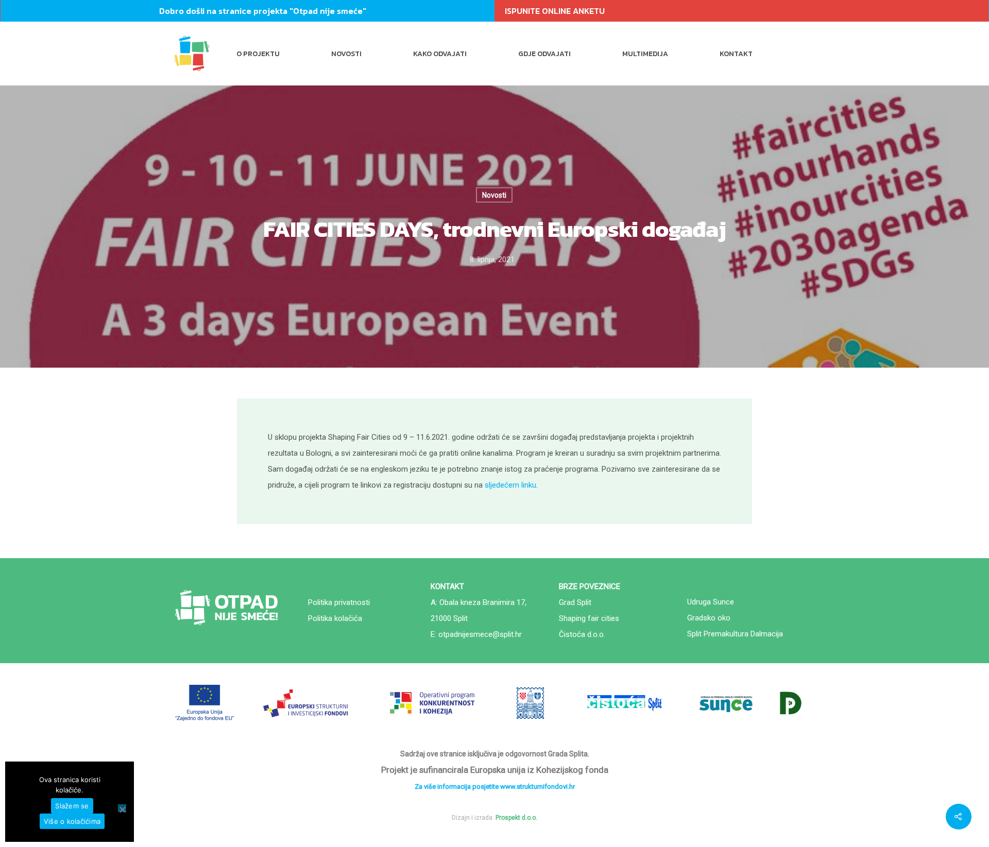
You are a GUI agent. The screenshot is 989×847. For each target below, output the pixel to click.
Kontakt (736, 53)
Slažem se (72, 806)
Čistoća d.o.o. (582, 634)
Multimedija (645, 53)
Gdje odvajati (544, 53)
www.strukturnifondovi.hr (537, 786)
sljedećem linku (510, 485)
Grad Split (575, 602)
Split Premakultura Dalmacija (735, 633)
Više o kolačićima (72, 821)
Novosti (346, 53)
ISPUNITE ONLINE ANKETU (555, 11)
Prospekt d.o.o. (516, 817)
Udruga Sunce (710, 602)
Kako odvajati (440, 53)
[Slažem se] (122, 808)
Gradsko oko (708, 618)
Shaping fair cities (589, 618)
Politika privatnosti (339, 602)
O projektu (258, 53)
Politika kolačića (335, 618)
